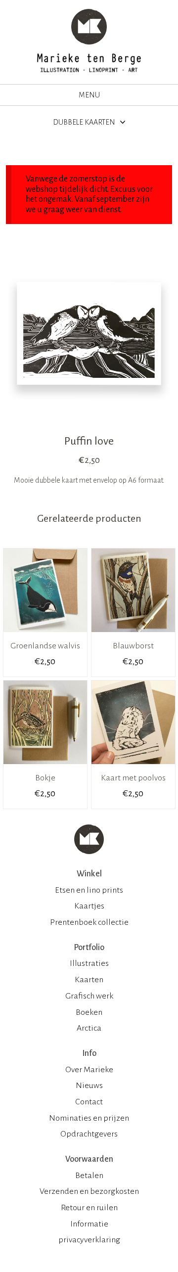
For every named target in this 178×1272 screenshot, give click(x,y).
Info (89, 1053)
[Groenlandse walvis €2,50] (45, 635)
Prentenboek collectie (89, 922)
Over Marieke (89, 1069)
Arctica (89, 1028)
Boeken (89, 1012)
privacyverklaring (89, 1239)
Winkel (89, 873)
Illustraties (89, 963)
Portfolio (89, 947)
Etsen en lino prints (89, 890)
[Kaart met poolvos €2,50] (133, 767)
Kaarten (89, 979)
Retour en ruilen (89, 1207)
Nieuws (89, 1085)
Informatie (89, 1224)
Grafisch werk (89, 996)
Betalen (89, 1175)
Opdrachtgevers (89, 1134)
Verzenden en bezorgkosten (89, 1191)
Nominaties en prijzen (89, 1118)
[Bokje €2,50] (45, 767)
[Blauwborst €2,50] (133, 635)
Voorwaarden (89, 1159)
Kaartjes (89, 906)
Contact (89, 1101)
